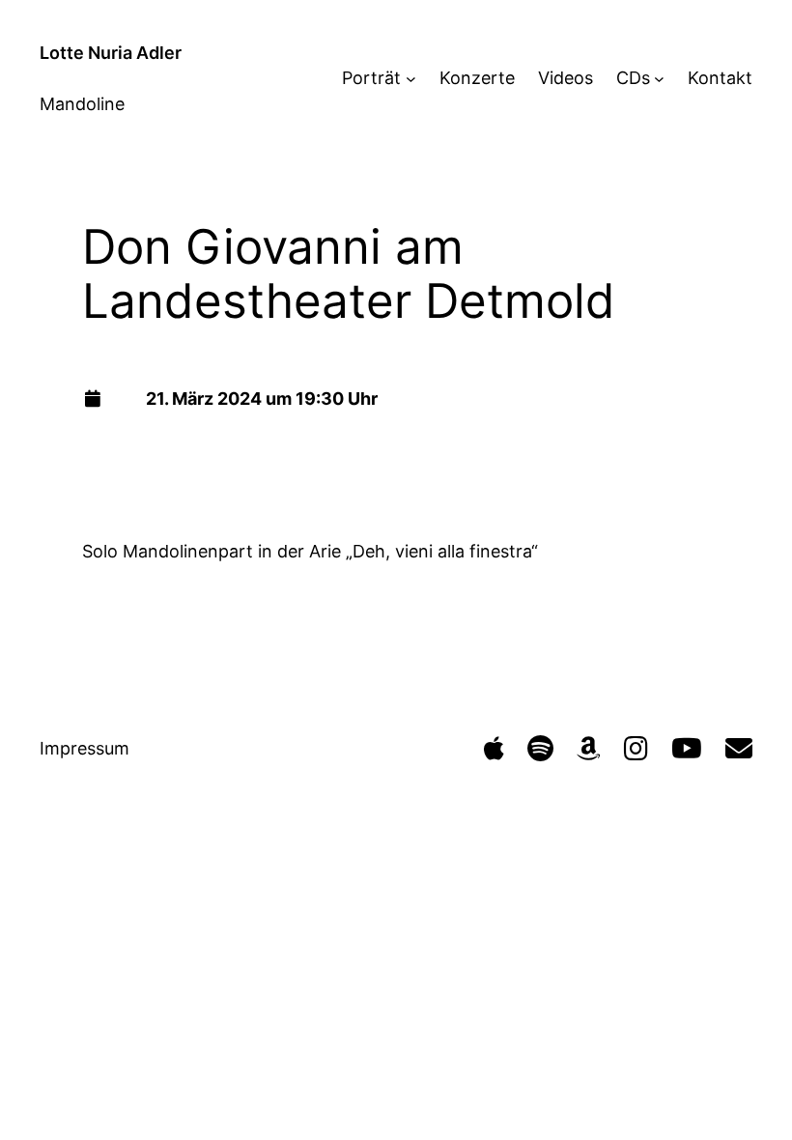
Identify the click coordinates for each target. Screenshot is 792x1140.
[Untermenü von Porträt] (411, 77)
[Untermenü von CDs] (659, 77)
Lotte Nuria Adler (111, 53)
